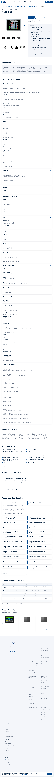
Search (42, 1)
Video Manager (44, 698)
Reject (44, 773)
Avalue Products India (9, 736)
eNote (42, 663)
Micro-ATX (30, 699)
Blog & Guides (7, 741)
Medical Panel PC (44, 690)
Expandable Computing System (34, 665)
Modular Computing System (33, 663)
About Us (6, 727)
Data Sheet (39, 17)
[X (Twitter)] (12, 651)
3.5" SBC (30, 694)
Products (14, 1)
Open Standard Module (45, 648)
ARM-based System (32, 673)
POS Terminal (43, 714)
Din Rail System (31, 670)
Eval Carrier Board (44, 652)
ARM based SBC (31, 687)
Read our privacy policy (23, 774)
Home (10, 1)
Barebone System (32, 666)
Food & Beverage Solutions (10, 745)
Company (36, 1)
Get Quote (31, 17)
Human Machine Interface (33, 679)
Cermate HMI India (8, 734)
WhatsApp (8, 762)
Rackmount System (32, 668)
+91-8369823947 (10, 761)
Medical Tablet (43, 691)
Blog (31, 1)
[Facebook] (14, 651)
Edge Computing (8, 748)
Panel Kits (43, 716)
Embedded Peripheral (32, 703)
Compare (47, 17)
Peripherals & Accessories (45, 696)
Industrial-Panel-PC (33, 6)
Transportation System (32, 672)
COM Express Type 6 (45, 650)
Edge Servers (7, 750)
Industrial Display (44, 712)
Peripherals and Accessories (46, 719)
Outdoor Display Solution (45, 665)
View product (9, 629)
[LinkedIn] (10, 651)
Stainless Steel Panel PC (45, 709)
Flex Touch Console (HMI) (33, 707)
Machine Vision (7, 752)
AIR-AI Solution (31, 709)
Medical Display (44, 688)
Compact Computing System (34, 661)
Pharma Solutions (8, 743)
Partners (21, 1)
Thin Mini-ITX (31, 696)
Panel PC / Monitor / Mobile (21, 6)
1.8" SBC (30, 689)
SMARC (42, 655)
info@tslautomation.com (11, 759)
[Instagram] (17, 651)
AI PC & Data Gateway (45, 686)
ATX (29, 701)
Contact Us (50, 1)
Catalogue (26, 1)
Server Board (43, 679)
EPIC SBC (30, 692)
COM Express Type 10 (45, 657)
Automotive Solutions (9, 746)
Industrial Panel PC (44, 707)
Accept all (49, 773)
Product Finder (7, 753)
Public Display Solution (45, 661)
